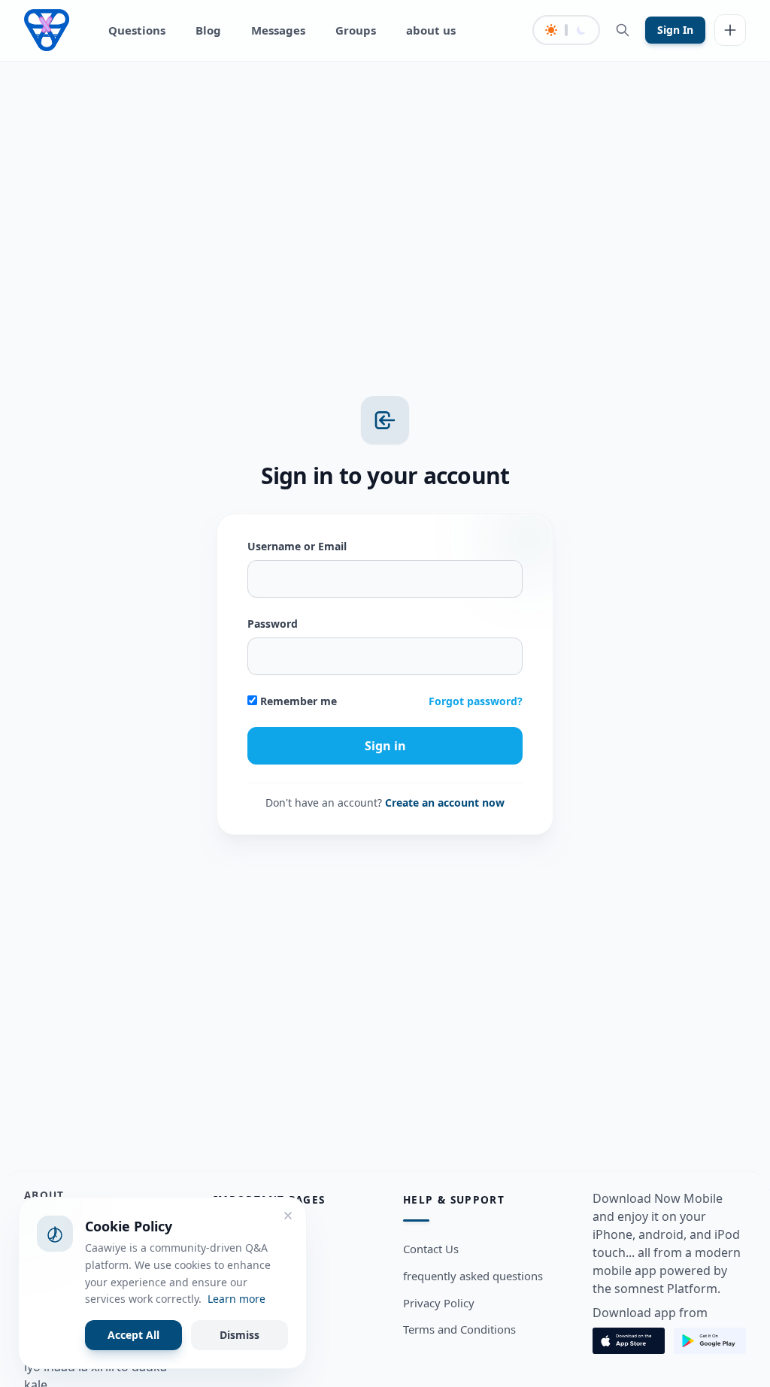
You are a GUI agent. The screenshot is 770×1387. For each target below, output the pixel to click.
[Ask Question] (730, 30)
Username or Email (297, 546)
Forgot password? (476, 701)
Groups (355, 30)
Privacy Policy (438, 1302)
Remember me (297, 701)
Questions (136, 30)
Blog (208, 30)
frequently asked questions (473, 1275)
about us (431, 30)
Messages (278, 30)
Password (272, 623)
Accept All (133, 1335)
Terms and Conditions (459, 1329)
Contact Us (431, 1248)
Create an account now (445, 802)
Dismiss (239, 1335)
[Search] (622, 30)
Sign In (675, 30)
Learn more (236, 1299)
